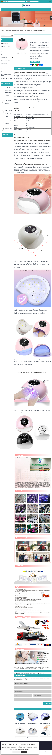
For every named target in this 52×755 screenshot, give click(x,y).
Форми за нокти (4, 66)
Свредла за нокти (5, 51)
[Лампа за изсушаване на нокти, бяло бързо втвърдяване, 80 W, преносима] (45, 731)
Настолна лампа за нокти (6, 78)
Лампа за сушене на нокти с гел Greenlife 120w (45, 723)
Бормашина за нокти (5, 46)
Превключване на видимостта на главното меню (49, 9)
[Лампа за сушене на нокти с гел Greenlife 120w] (45, 716)
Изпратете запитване (35, 61)
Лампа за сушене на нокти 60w (39, 30)
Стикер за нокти (4, 68)
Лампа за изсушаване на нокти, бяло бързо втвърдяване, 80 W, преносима (45, 737)
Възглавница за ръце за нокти (6, 75)
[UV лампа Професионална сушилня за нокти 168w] (20, 716)
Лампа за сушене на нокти (25, 30)
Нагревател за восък (5, 60)
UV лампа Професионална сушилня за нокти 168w (21, 723)
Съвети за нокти (4, 54)
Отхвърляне (16, 751)
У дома (2, 30)
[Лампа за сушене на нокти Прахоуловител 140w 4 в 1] (33, 716)
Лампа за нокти (14, 30)
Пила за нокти (4, 63)
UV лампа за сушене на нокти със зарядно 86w (21, 737)
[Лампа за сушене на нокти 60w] (18, 53)
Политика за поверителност (22, 749)
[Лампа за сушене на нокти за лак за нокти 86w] (33, 731)
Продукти (8, 30)
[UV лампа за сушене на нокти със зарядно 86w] (20, 731)
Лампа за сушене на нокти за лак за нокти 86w (33, 737)
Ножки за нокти (4, 71)
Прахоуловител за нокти (6, 49)
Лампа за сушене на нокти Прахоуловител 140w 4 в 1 (33, 723)
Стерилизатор (4, 57)
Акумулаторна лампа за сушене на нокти (23, 673)
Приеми (24, 751)
